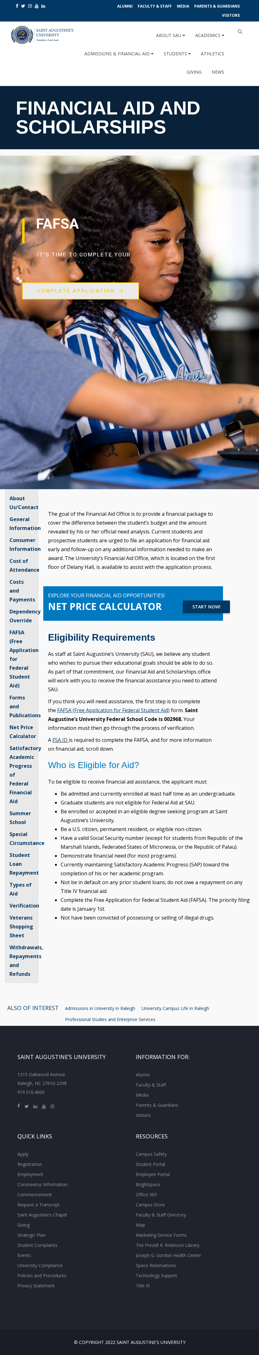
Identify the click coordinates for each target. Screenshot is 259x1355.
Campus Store (150, 1205)
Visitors (231, 15)
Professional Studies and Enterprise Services (110, 1019)
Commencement (34, 1195)
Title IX (143, 1286)
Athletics (212, 54)
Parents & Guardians (217, 6)
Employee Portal (153, 1174)
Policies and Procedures (41, 1275)
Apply (22, 1154)
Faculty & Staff (155, 6)
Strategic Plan (31, 1235)
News (218, 72)
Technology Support (156, 1275)
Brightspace (148, 1184)
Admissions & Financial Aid (117, 54)
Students (176, 54)
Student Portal (150, 1164)
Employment (30, 1174)
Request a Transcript (38, 1205)
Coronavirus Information (42, 1184)
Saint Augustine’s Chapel (42, 1215)
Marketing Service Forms (161, 1235)
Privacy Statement (36, 1286)
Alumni (125, 6)
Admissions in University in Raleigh (100, 1008)
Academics (208, 35)
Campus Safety (151, 1154)
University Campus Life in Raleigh (175, 1008)
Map (140, 1225)
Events (24, 1255)
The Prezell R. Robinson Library (167, 1245)
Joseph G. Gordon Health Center (168, 1255)
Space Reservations (156, 1265)
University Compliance (40, 1265)
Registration (29, 1164)
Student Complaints (37, 1245)
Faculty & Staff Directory (161, 1215)
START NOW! (206, 607)
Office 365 (146, 1195)
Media (183, 6)
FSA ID (60, 739)
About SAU (169, 35)
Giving (194, 72)
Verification (24, 905)
